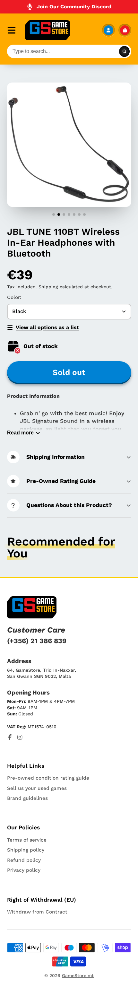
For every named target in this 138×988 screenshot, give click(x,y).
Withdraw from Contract (37, 912)
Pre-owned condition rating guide (48, 778)
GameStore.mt (78, 975)
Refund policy (24, 860)
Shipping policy (25, 850)
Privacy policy (23, 870)
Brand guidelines (27, 798)
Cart (124, 30)
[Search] (124, 51)
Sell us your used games (37, 788)
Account (108, 30)
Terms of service (27, 840)
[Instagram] (20, 737)
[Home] (47, 30)
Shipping (48, 286)
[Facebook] (10, 737)
